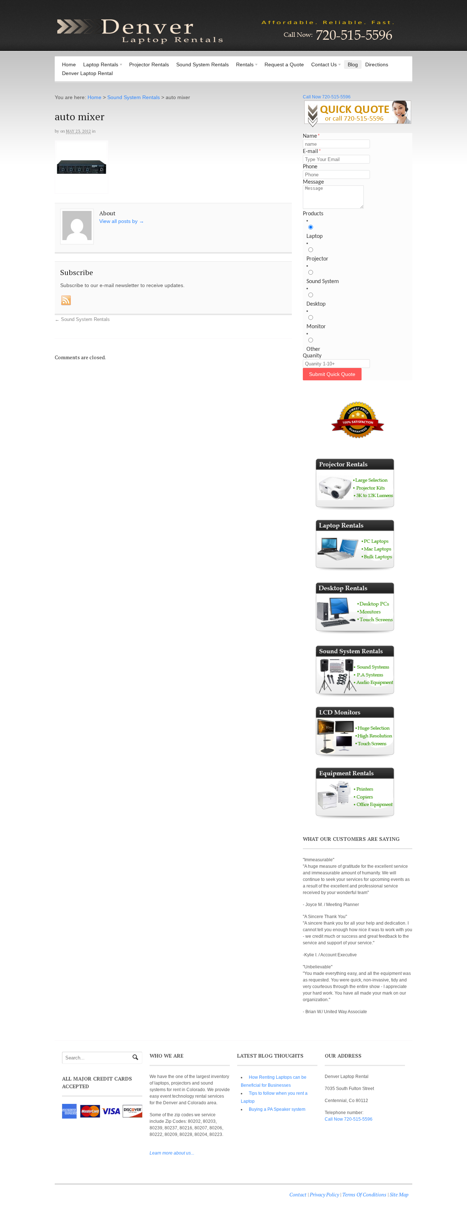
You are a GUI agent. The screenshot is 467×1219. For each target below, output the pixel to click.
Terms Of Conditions (364, 1194)
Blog (353, 64)
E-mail (312, 151)
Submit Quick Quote (332, 374)
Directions (376, 64)
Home (69, 64)
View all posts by (121, 221)
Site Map (399, 1194)
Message (313, 182)
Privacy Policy (324, 1194)
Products (313, 214)
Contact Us (322, 65)
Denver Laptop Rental (87, 73)
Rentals (243, 65)
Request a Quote (284, 64)
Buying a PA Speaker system (277, 1109)
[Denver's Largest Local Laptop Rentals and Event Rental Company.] (226, 45)
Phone (310, 167)
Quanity (312, 356)
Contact (297, 1194)
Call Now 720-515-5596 (327, 96)
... (172, 1153)
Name (311, 136)
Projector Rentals (149, 64)
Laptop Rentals (99, 65)
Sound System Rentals (202, 64)
